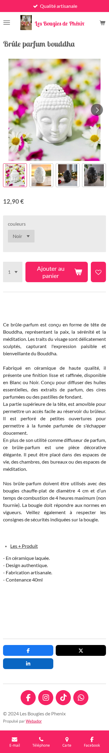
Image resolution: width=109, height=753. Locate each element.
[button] (15, 175)
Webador (34, 721)
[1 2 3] (12, 272)
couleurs (17, 224)
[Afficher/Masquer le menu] (6, 22)
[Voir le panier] (102, 22)
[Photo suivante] (97, 110)
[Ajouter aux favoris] (98, 272)
